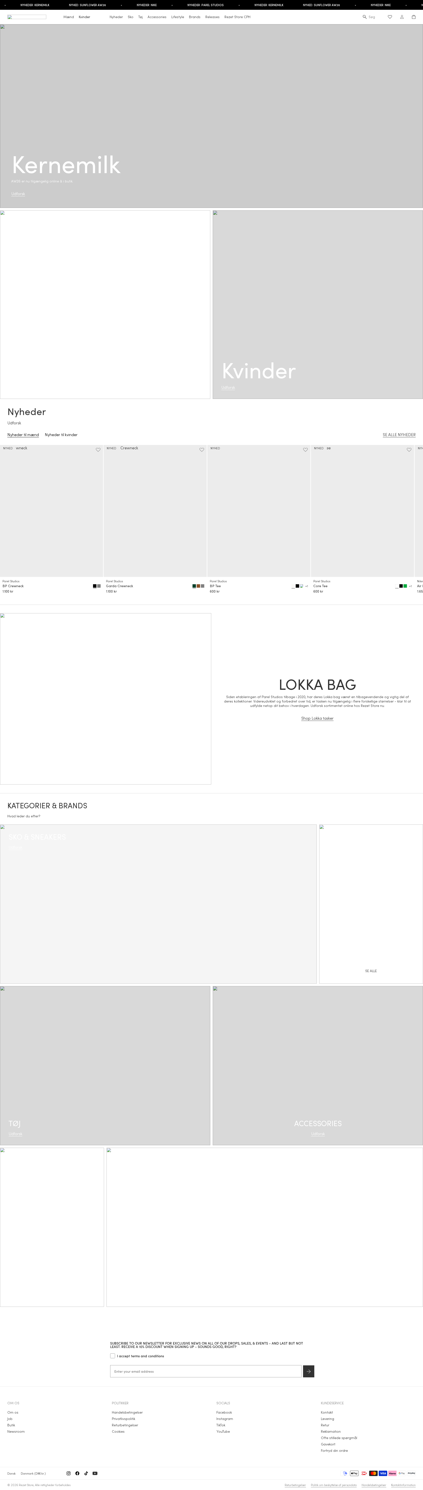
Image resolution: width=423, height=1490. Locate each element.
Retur (325, 1425)
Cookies (118, 1431)
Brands (194, 16)
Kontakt (327, 1412)
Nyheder (116, 16)
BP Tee (215, 586)
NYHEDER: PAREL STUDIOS (187, 5)
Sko (130, 16)
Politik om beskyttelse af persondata (334, 1485)
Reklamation (331, 1431)
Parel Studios (10, 581)
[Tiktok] (86, 1473)
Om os (12, 1412)
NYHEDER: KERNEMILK (250, 5)
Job (9, 1418)
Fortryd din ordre (334, 1450)
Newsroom (16, 1431)
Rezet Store (26, 1485)
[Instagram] (68, 1473)
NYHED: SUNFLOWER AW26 (68, 5)
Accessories (157, 16)
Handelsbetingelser (127, 1412)
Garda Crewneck (119, 586)
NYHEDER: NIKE (128, 5)
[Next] (411, 520)
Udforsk (18, 193)
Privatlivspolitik (123, 1418)
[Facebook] (77, 1473)
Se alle (264, 1232)
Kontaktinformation (403, 1485)
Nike (420, 581)
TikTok (220, 1425)
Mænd (68, 16)
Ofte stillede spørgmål (339, 1437)
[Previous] (11, 520)
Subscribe (308, 1371)
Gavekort (328, 1444)
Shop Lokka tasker (317, 718)
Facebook (224, 1412)
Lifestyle (177, 16)
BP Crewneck (13, 586)
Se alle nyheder (399, 434)
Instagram (224, 1418)
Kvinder (84, 16)
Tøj (140, 16)
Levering (327, 1418)
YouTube (223, 1431)
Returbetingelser (125, 1425)
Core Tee (320, 586)
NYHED (8, 448)
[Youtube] (95, 1473)
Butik (11, 1425)
